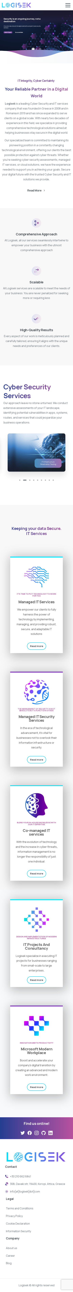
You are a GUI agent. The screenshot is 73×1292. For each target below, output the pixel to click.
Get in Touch (8, 32)
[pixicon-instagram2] (36, 1132)
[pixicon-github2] (43, 1132)
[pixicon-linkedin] (50, 1132)
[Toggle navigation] (68, 5)
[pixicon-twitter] (22, 1132)
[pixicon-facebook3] (29, 1132)
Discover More (19, 32)
